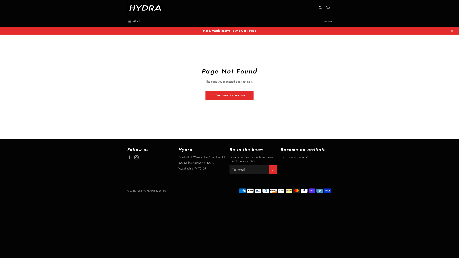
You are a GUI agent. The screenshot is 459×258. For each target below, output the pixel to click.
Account (328, 21)
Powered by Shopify (156, 190)
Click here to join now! (294, 157)
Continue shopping (229, 95)
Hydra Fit (140, 190)
